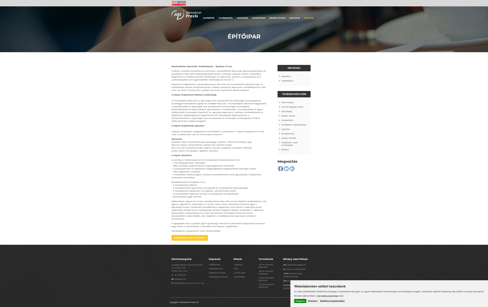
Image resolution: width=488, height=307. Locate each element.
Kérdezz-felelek (277, 18)
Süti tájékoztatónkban (328, 296)
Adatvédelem (239, 277)
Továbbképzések (216, 268)
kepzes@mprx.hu (195, 213)
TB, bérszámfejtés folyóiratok (266, 279)
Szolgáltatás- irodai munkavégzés (289, 143)
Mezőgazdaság (287, 133)
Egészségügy (286, 111)
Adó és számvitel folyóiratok (265, 265)
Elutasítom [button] (312, 301)
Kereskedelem (287, 120)
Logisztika (285, 129)
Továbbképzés (225, 18)
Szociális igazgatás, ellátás (292, 107)
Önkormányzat (287, 102)
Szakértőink (258, 18)
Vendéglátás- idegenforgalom (293, 124)
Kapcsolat (294, 18)
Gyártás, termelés (288, 138)
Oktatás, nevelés (288, 116)
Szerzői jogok (239, 272)
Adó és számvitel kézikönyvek (265, 272)
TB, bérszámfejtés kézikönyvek (266, 285)
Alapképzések (214, 264)
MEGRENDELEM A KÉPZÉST (189, 237)
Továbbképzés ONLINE (218, 277)
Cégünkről (242, 18)
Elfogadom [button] (300, 301)
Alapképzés (208, 18)
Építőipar (285, 149)
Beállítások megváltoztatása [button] (332, 301)
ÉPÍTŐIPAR (309, 18)
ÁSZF (236, 268)
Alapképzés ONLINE (217, 272)
